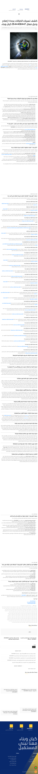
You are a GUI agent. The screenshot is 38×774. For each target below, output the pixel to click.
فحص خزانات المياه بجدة (8, 609)
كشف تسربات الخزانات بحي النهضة (12, 619)
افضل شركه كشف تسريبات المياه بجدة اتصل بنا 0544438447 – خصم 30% (28, 639)
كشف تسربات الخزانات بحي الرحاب (12, 613)
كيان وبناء (27, 622)
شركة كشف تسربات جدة (5, 608)
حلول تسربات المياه (34, 608)
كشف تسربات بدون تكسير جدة (33, 622)
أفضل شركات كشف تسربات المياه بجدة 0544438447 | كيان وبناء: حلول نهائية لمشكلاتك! (10, 712)
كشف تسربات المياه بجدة (31, 602)
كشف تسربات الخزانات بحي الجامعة (32, 613)
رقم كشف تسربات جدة (18, 608)
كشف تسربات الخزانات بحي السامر (13, 614)
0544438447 (24, 595)
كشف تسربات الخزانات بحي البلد (30, 309)
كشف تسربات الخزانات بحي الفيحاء (31, 239)
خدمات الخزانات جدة (29, 608)
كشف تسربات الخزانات (27, 610)
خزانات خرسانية (24, 608)
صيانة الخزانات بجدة (34, 609)
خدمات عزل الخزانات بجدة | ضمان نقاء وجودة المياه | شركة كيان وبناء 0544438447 (22, 655)
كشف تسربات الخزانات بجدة (20, 610)
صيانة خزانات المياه (29, 609)
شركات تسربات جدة (12, 608)
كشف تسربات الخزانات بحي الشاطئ (29, 215)
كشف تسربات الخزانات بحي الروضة (32, 614)
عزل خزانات (29, 605)
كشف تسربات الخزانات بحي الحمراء (22, 613)
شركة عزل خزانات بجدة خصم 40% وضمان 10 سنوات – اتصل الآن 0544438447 (24, 653)
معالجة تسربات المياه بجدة (15, 622)
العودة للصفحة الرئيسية (31, 603)
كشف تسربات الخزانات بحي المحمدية (32, 619)
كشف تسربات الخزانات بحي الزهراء (22, 614)
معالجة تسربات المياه (22, 622)
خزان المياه (26, 415)
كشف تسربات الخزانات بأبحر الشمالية (25, 227)
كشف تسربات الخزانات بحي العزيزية (32, 618)
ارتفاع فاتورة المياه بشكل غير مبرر (30, 129)
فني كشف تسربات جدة (34, 610)
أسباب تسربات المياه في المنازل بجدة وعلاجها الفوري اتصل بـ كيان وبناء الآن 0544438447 (21, 660)
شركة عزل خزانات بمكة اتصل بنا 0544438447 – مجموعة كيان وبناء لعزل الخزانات (11, 639)
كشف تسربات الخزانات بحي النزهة (21, 619)
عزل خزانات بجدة (20, 609)
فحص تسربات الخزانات (7, 415)
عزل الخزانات (24, 609)
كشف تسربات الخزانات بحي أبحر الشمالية (10, 610)
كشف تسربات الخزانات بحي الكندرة (12, 618)
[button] (19, 14)
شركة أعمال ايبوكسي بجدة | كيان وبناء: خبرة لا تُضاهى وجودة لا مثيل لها (24, 662)
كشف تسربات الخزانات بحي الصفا (17, 243)
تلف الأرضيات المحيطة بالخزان (30, 143)
